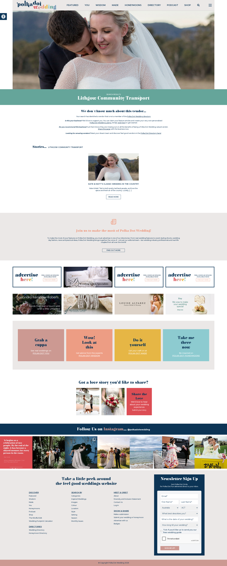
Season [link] (74, 518)
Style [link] (73, 512)
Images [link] (74, 502)
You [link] (87, 5)
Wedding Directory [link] (36, 530)
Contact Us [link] (118, 502)
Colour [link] (74, 505)
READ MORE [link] (113, 197)
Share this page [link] (104, 129)
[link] (3, 16)
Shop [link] (187, 5)
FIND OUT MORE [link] (113, 250)
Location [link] (74, 508)
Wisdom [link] (101, 5)
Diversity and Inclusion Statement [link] (127, 499)
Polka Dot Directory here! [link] (151, 133)
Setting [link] (74, 515)
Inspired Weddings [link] (78, 499)
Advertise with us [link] (121, 521)
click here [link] (121, 123)
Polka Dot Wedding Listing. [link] (101, 123)
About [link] (116, 496)
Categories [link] (75, 496)
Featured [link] (72, 5)
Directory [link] (154, 5)
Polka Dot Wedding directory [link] (139, 116)
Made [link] (115, 5)
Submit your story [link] (139, 410)
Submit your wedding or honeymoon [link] (129, 517)
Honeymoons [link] (133, 5)
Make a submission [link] (121, 514)
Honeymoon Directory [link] (38, 533)
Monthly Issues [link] (77, 521)
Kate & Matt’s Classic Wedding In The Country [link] (113, 184)
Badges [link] (117, 524)
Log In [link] (116, 505)
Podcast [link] (172, 5)
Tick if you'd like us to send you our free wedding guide (180, 531)
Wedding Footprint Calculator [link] (41, 521)
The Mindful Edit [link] (35, 518)
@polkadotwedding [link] (138, 429)
